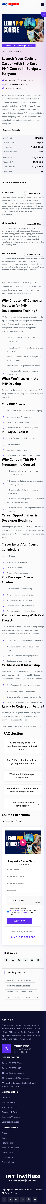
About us (6, 1097)
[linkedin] (38, 960)
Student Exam (8, 1162)
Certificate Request (10, 1122)
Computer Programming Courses (18, 46)
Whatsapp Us (35, 726)
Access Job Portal (10, 1112)
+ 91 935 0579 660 (24, 937)
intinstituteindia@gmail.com (17, 1078)
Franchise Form (9, 1102)
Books (4, 1138)
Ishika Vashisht (9, 223)
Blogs (4, 1133)
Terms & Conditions (10, 1148)
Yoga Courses (13, 997)
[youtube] (13, 960)
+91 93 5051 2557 (13, 1068)
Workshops (7, 1107)
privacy (25, 912)
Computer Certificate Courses (20, 980)
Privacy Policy (8, 1152)
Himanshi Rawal (9, 253)
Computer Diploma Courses (18, 986)
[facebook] (6, 960)
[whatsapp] (32, 960)
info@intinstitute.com (14, 1073)
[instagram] (19, 960)
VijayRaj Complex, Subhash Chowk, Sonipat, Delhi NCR (19, 1085)
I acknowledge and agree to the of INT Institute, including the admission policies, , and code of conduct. (23, 911)
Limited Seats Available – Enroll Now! (16, 726)
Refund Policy (8, 1143)
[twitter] (25, 960)
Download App (8, 1157)
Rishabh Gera (8, 192)
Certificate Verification (11, 1117)
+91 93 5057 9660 (13, 1063)
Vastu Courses (31, 997)
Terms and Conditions (16, 910)
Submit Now (19, 921)
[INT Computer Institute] (23, 1178)
